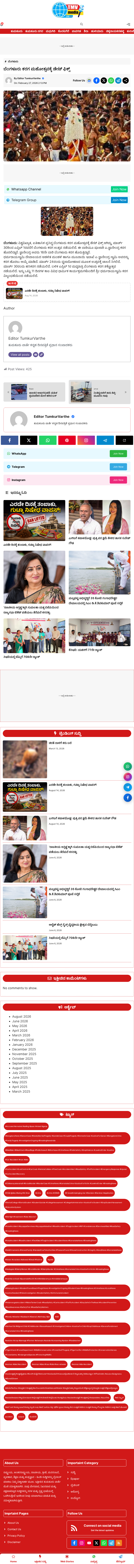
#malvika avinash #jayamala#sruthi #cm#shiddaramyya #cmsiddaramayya (36, 1279)
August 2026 (21, 1016)
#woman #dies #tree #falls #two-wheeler (49, 1364)
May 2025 (19, 1082)
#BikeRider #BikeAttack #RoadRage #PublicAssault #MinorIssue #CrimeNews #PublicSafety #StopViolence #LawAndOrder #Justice (59, 1150)
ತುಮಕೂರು (17, 31)
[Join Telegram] (128, 787)
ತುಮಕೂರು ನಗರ (34, 31)
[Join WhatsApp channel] (128, 766)
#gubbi (50, 1260)
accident (9, 1417)
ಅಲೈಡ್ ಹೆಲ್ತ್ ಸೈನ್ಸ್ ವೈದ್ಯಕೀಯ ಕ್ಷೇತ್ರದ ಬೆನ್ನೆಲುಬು (73, 924)
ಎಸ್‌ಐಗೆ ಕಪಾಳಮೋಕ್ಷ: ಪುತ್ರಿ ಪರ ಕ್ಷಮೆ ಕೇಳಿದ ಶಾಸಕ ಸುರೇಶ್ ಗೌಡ (82, 818)
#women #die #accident (82, 1364)
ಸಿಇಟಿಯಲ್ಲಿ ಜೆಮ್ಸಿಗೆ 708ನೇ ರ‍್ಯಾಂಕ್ (21, 657)
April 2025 (19, 1087)
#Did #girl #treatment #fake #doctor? (20, 1217)
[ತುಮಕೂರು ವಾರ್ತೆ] (68, 10)
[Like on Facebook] (128, 798)
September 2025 (24, 1063)
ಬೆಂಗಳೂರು (13, 61)
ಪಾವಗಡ (76, 31)
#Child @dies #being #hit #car (17, 1193)
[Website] (41, 354)
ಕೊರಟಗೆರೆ (63, 31)
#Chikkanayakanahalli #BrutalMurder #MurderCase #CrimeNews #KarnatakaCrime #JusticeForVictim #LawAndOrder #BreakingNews (60, 1183)
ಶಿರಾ (86, 31)
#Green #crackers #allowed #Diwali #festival (23, 1260)
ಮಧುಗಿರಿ (50, 31)
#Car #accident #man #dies (16, 1160)
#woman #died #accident (15, 1364)
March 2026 (21, 1035)
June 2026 (20, 1021)
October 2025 (22, 1058)
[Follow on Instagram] (128, 777)
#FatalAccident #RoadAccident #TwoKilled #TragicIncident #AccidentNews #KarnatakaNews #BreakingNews (50, 1240)
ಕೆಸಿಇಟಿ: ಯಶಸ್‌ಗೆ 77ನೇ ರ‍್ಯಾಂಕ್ (85, 650)
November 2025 (24, 1054)
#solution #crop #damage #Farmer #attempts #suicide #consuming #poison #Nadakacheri (43, 1340)
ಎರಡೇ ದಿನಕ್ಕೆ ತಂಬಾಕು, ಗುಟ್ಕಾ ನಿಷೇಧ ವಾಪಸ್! (27, 544)
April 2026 (19, 1030)
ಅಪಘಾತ (21, 1417)
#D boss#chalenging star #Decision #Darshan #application (89, 1193)
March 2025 (21, 1091)
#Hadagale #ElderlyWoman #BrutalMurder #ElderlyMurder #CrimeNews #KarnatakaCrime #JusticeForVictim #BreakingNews (57, 1269)
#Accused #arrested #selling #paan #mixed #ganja (26, 1126)
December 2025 (24, 1049)
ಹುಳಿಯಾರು (97, 31)
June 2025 (20, 1077)
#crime (38, 1193)
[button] (81, 24)
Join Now (119, 189)
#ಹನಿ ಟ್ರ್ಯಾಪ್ (119, 1398)
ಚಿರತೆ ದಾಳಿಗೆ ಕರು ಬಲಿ (60, 743)
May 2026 (19, 1026)
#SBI (57, 1317)
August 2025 (21, 1068)
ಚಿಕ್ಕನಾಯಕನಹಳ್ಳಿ (115, 31)
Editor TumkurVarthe (29, 78)
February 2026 (23, 1040)
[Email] (35, 354)
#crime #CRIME (53, 1193)
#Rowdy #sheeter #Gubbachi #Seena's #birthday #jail (27, 1317)
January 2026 (22, 1044)
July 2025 (19, 1073)
